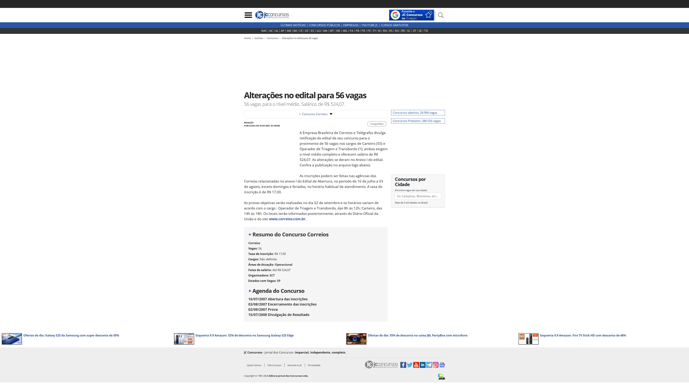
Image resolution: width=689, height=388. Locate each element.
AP (282, 30)
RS (391, 30)
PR (363, 30)
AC (271, 30)
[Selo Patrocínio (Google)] (411, 15)
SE (420, 30)
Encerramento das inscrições (282, 304)
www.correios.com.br (287, 218)
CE (301, 30)
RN (385, 30)
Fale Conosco (274, 365)
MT (332, 30)
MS (338, 30)
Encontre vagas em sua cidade (411, 190)
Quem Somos (254, 365)
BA (295, 30)
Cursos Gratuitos (394, 25)
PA (351, 30)
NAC (264, 30)
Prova (263, 309)
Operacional (283, 265)
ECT (272, 275)
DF (307, 30)
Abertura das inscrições (278, 299)
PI (374, 30)
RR (403, 30)
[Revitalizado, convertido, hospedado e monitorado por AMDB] (441, 376)
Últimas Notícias (293, 25)
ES (312, 30)
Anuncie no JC (294, 365)
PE (369, 30)
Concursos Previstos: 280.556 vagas (417, 121)
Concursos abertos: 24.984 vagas (415, 113)
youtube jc (370, 25)
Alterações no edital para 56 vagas (300, 38)
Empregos (350, 25)
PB (357, 30)
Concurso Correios (313, 114)
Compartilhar (377, 123)
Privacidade (314, 365)
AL (276, 30)
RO (397, 30)
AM (289, 30)
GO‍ (319, 30)
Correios (254, 243)
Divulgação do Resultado (279, 314)
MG (345, 30)
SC (409, 30)
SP (414, 30)
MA (325, 30)
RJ (379, 30)
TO (426, 30)
